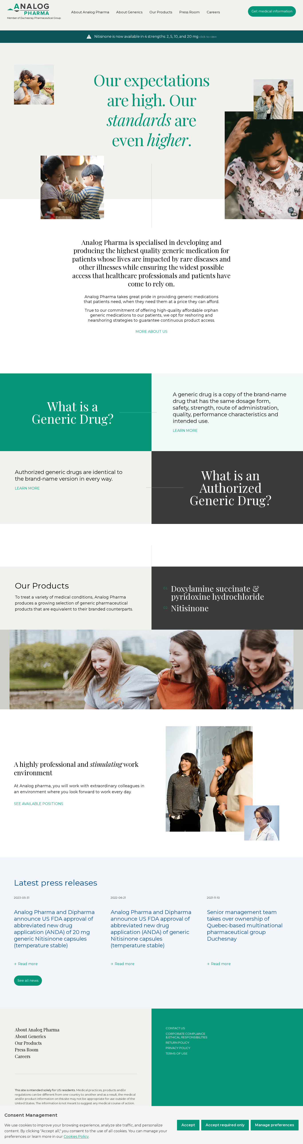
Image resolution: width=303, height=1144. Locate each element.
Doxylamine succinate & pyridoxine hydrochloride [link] (217, 592)
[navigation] (272, 11)
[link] (90, 12)
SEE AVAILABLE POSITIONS (38, 804)
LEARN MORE (185, 430)
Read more (28, 964)
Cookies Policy (76, 1136)
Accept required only (225, 1125)
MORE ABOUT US (151, 331)
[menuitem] (28, 9)
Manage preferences (274, 1125)
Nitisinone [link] (190, 608)
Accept (188, 1125)
